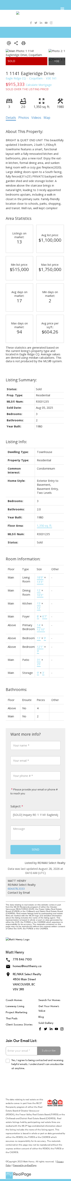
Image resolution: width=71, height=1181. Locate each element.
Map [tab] (47, 117)
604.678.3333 (16, 888)
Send (35, 849)
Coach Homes (14, 1000)
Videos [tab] (36, 117)
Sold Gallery (45, 1023)
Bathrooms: (16, 689)
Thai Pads (12, 1018)
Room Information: (23, 559)
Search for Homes (49, 1000)
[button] (31, 22)
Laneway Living (15, 1006)
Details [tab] (11, 117)
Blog (41, 1017)
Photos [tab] (23, 117)
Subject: (15, 806)
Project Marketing (16, 1012)
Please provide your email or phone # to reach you (34, 791)
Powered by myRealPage (24, 1165)
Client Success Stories (19, 1024)
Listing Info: (16, 441)
